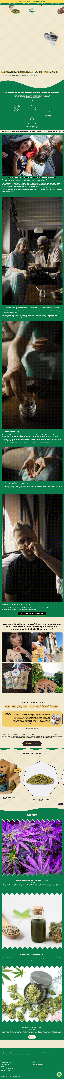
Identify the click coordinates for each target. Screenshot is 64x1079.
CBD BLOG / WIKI (5, 1070)
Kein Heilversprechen (38, 1064)
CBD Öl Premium (5, 1064)
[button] (59, 10)
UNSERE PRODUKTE (6, 1062)
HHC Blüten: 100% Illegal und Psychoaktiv (32, 881)
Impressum (35, 1061)
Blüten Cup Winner (5, 1061)
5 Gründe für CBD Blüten (7, 1068)
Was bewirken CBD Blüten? (32, 1027)
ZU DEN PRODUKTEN (32, 743)
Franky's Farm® (8, 1076)
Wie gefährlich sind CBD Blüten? (32, 954)
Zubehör (3, 1066)
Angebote (3, 1059)
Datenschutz (36, 1062)
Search (35, 1059)
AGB (2, 1072)
